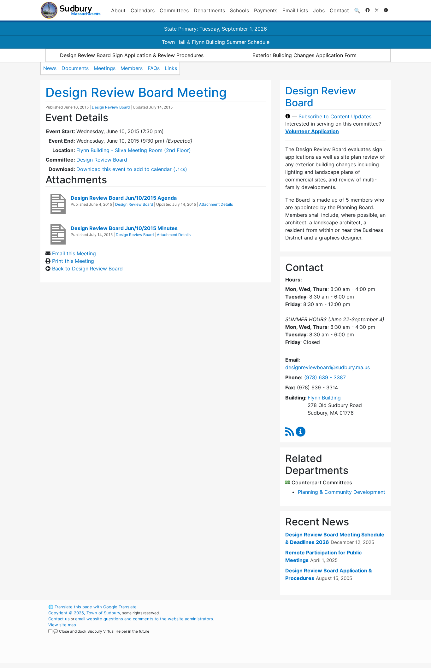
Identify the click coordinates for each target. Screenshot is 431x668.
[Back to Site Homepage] (70, 10)
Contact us (59, 618)
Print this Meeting (73, 261)
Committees (174, 10)
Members (132, 68)
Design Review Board (111, 107)
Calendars (143, 10)
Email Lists (295, 10)
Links (171, 68)
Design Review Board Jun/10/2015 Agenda (124, 198)
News (49, 68)
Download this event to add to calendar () (131, 169)
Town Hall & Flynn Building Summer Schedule (215, 42)
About (118, 10)
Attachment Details (216, 204)
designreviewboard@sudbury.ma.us (327, 367)
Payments (265, 10)
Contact (339, 10)
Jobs (319, 10)
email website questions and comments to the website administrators (144, 618)
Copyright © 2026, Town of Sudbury (84, 612)
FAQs (154, 68)
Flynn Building (324, 397)
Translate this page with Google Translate (92, 606)
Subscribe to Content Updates (334, 116)
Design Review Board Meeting (136, 92)
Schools (239, 10)
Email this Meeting (74, 253)
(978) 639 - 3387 (325, 377)
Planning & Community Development (341, 492)
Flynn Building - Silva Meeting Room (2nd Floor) (133, 150)
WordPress (305, 606)
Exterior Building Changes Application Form (304, 55)
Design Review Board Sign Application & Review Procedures (132, 55)
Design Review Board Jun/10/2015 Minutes (124, 228)
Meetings (104, 68)
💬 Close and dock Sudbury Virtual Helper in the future (101, 631)
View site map (62, 624)
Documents (75, 68)
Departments (209, 10)
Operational (316, 636)
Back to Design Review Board (87, 268)
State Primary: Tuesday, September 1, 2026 (215, 29)
